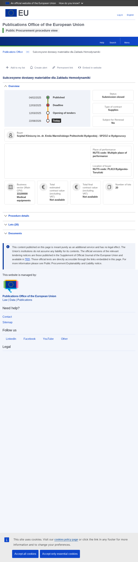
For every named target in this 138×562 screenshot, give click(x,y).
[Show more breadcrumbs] (28, 51)
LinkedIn (11, 338)
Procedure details (18, 215)
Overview (14, 86)
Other (64, 338)
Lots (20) (13, 224)
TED (27, 259)
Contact (7, 316)
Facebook (30, 338)
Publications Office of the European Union (29, 296)
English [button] (130, 15)
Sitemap (7, 322)
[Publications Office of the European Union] (25, 13)
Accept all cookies (25, 553)
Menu (127, 42)
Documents (15, 233)
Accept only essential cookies (60, 553)
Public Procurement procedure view (32, 30)
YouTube (48, 338)
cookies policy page (66, 539)
